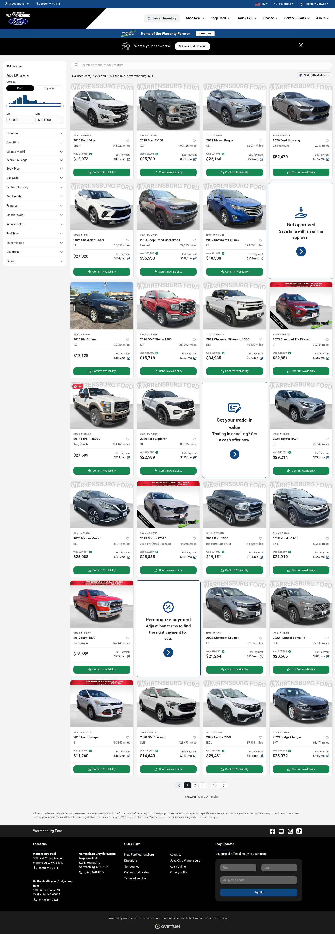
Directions (131, 860)
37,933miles (255, 742)
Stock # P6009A (82, 633)
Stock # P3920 (281, 434)
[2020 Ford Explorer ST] (168, 405)
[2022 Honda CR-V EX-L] (234, 703)
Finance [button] (268, 18)
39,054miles (122, 344)
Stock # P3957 (81, 235)
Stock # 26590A (148, 235)
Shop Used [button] (218, 18)
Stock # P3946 (281, 533)
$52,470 (280, 156)
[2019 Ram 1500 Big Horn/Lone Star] (234, 504)
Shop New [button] (193, 18)
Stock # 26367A (82, 732)
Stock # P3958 (214, 135)
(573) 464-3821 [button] (48, 899)
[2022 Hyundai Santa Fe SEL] (301, 604)
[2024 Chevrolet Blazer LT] (101, 206)
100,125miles (188, 145)
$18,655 (80, 654)
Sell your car (132, 866)
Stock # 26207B (215, 533)
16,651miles (122, 245)
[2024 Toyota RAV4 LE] (301, 405)
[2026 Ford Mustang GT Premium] (301, 106)
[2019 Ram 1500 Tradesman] (101, 604)
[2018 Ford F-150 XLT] (168, 106)
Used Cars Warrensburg (185, 860)
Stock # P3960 (81, 334)
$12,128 (80, 355)
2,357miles (322, 145)
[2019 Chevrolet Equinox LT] (234, 206)
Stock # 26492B (148, 334)
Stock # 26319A (281, 334)
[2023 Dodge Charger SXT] (301, 703)
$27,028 (80, 256)
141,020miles (121, 145)
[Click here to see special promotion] (167, 33)
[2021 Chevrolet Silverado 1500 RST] (234, 305)
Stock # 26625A (82, 135)
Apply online (178, 866)
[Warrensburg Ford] (18, 18)
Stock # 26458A (148, 135)
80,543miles (321, 543)
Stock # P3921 (214, 633)
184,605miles (254, 543)
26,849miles (321, 444)
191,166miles (121, 444)
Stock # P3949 (281, 732)
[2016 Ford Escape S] (101, 703)
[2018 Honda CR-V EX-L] (301, 504)
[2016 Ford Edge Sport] (101, 106)
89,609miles (255, 344)
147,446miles (121, 643)
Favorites (285, 4)
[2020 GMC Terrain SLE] (168, 703)
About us (175, 854)
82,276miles (122, 543)
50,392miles (255, 643)
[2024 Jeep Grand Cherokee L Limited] (168, 206)
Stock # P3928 (281, 633)
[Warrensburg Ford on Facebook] (270, 831)
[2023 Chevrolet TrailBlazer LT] (301, 305)
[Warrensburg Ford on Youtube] (279, 831)
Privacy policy (179, 872)
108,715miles (188, 444)
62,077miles (255, 145)
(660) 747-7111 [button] (50, 3)
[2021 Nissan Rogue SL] (234, 106)
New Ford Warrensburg (139, 854)
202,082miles (188, 344)
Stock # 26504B (281, 135)
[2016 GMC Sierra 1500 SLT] (168, 305)
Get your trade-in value (192, 46)
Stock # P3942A (215, 334)
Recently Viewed (315, 4)
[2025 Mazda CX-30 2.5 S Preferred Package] (168, 504)
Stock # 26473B (148, 533)
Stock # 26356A (82, 434)
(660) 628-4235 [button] (94, 872)
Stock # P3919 (214, 732)
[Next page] (224, 785)
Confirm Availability (104, 172)
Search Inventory (164, 18)
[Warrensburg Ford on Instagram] (288, 831)
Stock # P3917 (148, 732)
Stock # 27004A (148, 434)
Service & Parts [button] (295, 18)
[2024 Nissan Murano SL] (101, 504)
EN (263, 4)
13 (215, 785)
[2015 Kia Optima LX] (101, 305)
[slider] (6, 106)
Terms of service (135, 878)
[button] (18, 4)
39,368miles (321, 344)
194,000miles (254, 245)
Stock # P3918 (81, 533)
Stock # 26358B (215, 235)
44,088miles (188, 543)
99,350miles (122, 742)
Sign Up (258, 892)
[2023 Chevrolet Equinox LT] (234, 604)
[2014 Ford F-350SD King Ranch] (101, 405)
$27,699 (80, 455)
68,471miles (321, 742)
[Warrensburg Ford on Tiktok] (297, 831)
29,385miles (188, 245)
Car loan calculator (136, 872)
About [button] (320, 18)
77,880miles (321, 643)
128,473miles (188, 742)
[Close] (301, 45)
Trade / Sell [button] (244, 18)
